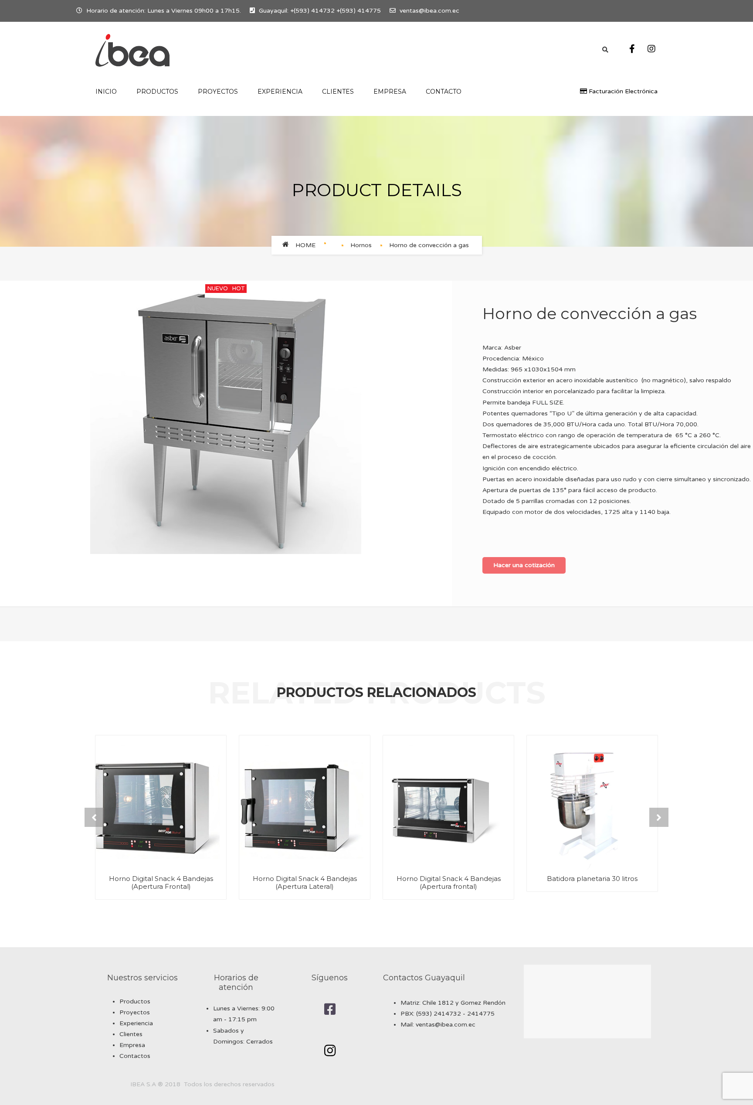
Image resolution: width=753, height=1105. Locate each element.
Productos (134, 1001)
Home (305, 245)
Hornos (361, 245)
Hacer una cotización (524, 565)
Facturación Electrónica (622, 91)
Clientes (338, 91)
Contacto (443, 91)
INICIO (106, 91)
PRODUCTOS (157, 91)
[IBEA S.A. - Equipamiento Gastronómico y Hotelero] (132, 50)
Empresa (389, 91)
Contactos (134, 1056)
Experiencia (136, 1023)
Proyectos (134, 1012)
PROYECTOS (218, 91)
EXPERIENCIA (280, 91)
